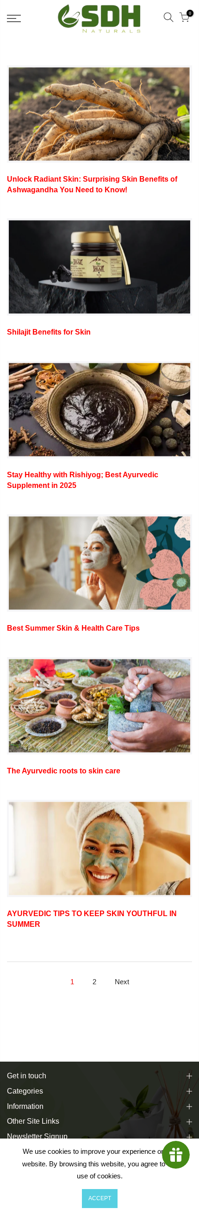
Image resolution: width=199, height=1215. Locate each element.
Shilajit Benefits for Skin (49, 332)
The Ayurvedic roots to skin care (63, 771)
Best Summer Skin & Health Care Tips (73, 628)
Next (122, 982)
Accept (99, 1198)
